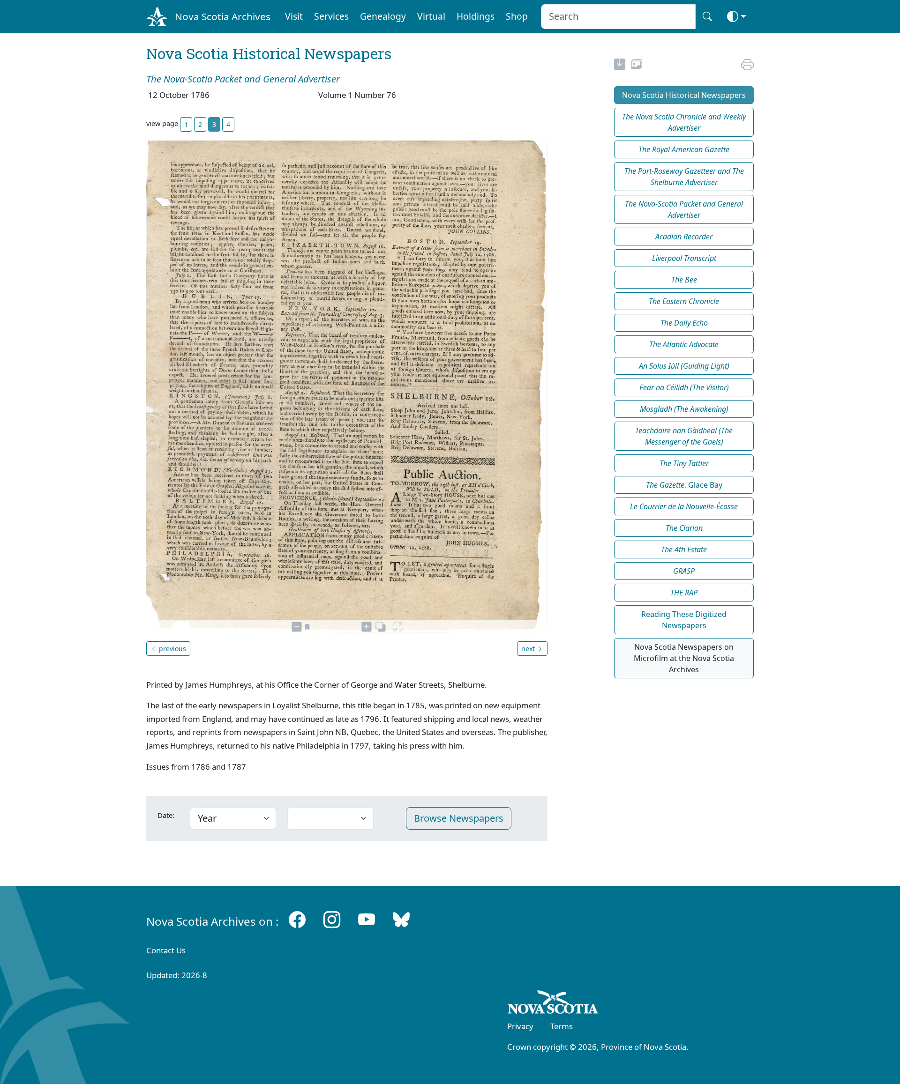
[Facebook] (297, 919)
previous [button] (171, 648)
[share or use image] (636, 65)
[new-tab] (619, 65)
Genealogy (383, 16)
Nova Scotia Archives (222, 16)
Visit (294, 16)
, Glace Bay (684, 485)
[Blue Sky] (401, 919)
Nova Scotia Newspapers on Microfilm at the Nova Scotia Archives (684, 658)
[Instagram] (332, 919)
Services (331, 16)
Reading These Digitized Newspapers (684, 620)
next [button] (529, 648)
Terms (561, 1026)
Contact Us (166, 950)
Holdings (476, 16)
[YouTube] (366, 919)
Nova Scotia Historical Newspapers (684, 95)
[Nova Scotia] (553, 1004)
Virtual (431, 16)
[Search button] (707, 16)
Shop (517, 16)
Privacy (520, 1026)
